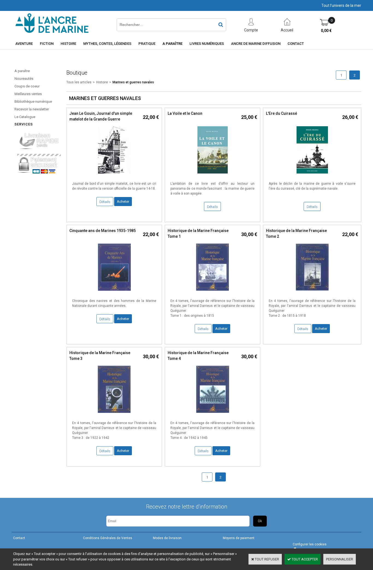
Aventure (24, 44)
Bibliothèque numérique (33, 101)
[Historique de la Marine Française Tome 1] (212, 292)
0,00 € (326, 30)
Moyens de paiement (238, 538)
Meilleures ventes (28, 94)
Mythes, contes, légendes (107, 44)
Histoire (68, 44)
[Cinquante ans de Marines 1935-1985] (114, 292)
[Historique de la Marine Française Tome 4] (212, 414)
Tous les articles (78, 82)
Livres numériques (207, 44)
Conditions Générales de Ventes (107, 538)
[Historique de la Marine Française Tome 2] (312, 292)
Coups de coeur (27, 86)
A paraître (172, 44)
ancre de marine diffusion (255, 44)
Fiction (47, 44)
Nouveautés (23, 79)
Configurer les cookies (310, 544)
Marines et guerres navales (133, 82)
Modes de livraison (167, 538)
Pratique (146, 44)
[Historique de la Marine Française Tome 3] (114, 414)
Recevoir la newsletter (31, 109)
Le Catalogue (24, 117)
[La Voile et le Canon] (212, 175)
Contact (296, 44)
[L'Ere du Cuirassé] (312, 175)
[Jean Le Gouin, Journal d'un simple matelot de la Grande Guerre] (114, 175)
